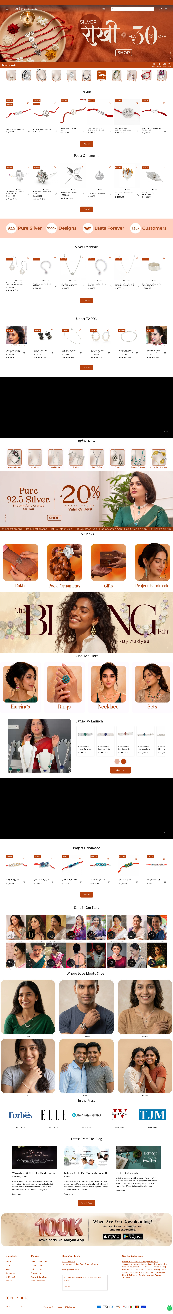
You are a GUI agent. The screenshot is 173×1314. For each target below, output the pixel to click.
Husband (86, 1037)
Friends (145, 1095)
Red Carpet (10, 1277)
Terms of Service (38, 1281)
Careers (9, 1281)
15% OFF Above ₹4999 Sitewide (87, 2)
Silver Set (148, 1267)
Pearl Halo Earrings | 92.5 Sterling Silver (97, 351)
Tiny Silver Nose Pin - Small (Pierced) (42, 285)
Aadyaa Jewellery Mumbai (143, 1275)
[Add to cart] (29, 131)
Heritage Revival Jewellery (128, 1173)
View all (87, 144)
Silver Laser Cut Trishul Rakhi (42, 129)
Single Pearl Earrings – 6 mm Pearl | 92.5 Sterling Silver (15, 284)
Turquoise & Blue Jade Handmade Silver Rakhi (69, 880)
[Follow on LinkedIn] (26, 1298)
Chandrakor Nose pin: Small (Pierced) (154, 351)
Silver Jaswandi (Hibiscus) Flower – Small (15, 192)
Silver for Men (143, 1272)
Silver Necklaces (136, 1267)
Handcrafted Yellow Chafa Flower (124, 193)
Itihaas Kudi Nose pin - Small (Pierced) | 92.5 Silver (13, 351)
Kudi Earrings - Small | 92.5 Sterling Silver (41, 351)
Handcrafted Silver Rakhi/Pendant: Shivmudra (123, 129)
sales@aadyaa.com (70, 1269)
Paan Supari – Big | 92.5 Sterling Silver (149, 193)
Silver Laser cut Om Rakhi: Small (68, 129)
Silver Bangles (159, 1267)
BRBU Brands (70, 1307)
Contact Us (10, 1273)
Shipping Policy (37, 1265)
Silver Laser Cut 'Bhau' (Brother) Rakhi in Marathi (96, 129)
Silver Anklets (141, 1269)
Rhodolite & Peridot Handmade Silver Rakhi (125, 880)
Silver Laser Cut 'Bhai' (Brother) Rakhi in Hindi (152, 129)
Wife (28, 1037)
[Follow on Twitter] (12, 1298)
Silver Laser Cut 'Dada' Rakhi (15, 129)
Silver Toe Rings (154, 1269)
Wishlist (9, 1261)
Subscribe (101, 1286)
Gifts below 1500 (157, 1272)
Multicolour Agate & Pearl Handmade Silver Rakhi (154, 880)
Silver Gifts (126, 1275)
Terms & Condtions (39, 1277)
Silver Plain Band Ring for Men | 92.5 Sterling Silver (152, 285)
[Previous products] (117, 761)
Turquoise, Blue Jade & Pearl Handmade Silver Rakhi (41, 880)
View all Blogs (86, 1203)
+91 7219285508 (68, 1261)
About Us (9, 1269)
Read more (16, 1194)
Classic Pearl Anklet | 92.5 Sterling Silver (69, 351)
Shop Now (120, 770)
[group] (86, 33)
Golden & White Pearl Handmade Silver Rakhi (13, 880)
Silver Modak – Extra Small (96, 193)
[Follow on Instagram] (17, 1298)
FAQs (8, 1265)
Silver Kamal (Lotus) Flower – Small (42, 192)
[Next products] (123, 761)
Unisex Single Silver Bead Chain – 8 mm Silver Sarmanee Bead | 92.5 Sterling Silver (70, 285)
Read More (20, 1127)
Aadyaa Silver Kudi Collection (134, 1261)
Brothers (86, 1095)
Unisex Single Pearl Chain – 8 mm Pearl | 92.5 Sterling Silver (124, 285)
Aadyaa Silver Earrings (143, 1264)
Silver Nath (157, 1264)
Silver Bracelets (128, 1269)
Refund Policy (36, 1269)
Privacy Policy (36, 1273)
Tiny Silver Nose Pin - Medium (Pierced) (97, 285)
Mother (145, 1037)
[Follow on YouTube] (21, 1298)
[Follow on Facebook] (7, 1298)
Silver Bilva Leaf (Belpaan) (69, 192)
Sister (28, 1095)
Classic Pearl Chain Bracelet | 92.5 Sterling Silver (126, 351)
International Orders (39, 1261)
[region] (86, 407)
